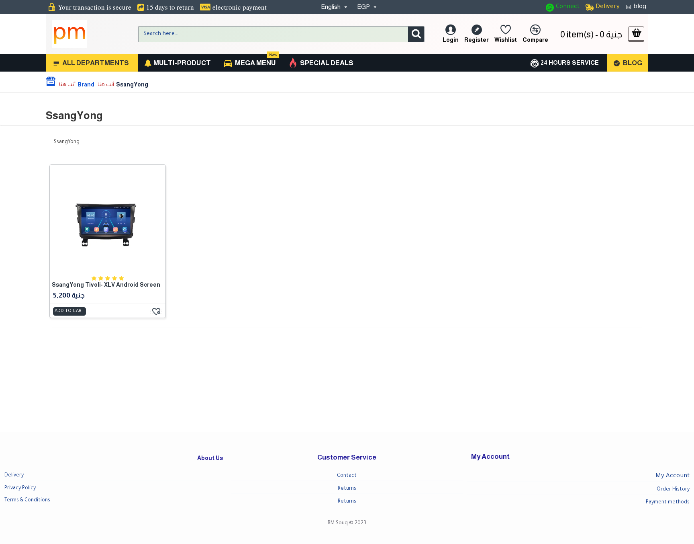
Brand (86, 84)
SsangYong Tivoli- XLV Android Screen (106, 284)
